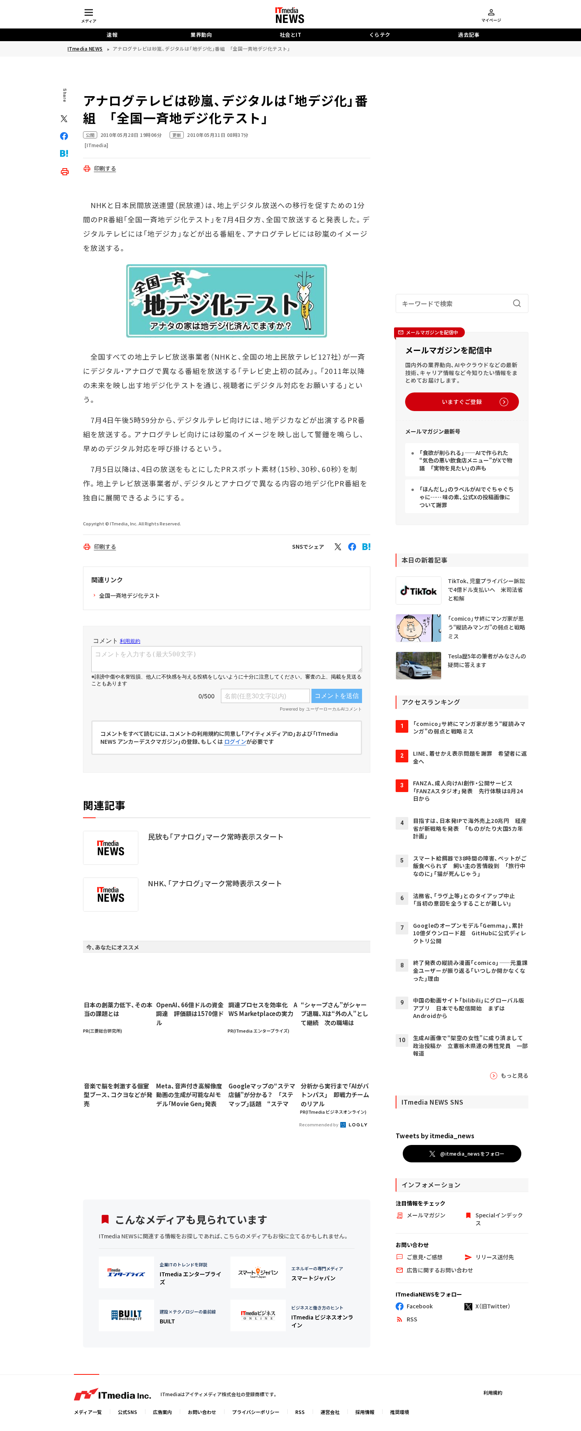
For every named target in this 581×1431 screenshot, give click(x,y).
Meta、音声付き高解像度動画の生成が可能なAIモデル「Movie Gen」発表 (189, 1095)
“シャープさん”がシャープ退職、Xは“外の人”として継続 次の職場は (334, 1014)
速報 (112, 34)
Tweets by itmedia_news (435, 1135)
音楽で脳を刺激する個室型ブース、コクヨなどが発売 (118, 1095)
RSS (300, 1411)
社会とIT (291, 34)
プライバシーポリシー (255, 1411)
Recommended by (319, 1124)
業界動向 (201, 34)
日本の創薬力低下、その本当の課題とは (118, 1009)
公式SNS (127, 1411)
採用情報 (364, 1411)
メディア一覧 (88, 1411)
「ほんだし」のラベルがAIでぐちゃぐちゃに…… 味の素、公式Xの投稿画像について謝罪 (466, 496)
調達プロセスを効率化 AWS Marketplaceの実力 (262, 1009)
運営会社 (330, 1411)
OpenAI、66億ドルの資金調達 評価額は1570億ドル (190, 1014)
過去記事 (468, 34)
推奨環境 (399, 1411)
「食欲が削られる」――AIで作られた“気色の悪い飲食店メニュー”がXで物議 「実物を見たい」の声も (465, 460)
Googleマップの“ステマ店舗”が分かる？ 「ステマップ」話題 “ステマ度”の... (261, 1095)
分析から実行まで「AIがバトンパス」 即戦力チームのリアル (335, 1095)
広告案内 (162, 1411)
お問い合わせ (202, 1411)
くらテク (379, 34)
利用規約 (492, 1392)
